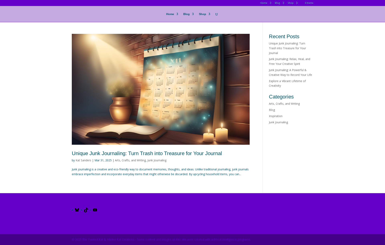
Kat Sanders (83, 160)
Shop (291, 3)
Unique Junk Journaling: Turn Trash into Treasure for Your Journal (147, 153)
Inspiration (276, 116)
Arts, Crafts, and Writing (130, 160)
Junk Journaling (156, 160)
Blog (277, 3)
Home (263, 3)
